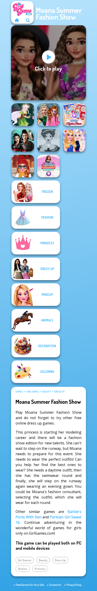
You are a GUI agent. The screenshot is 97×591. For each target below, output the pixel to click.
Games (19, 391)
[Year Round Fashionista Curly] (48, 166)
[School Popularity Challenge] (48, 114)
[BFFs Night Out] (74, 140)
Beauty (46, 391)
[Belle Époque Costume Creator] (48, 140)
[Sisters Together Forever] (74, 114)
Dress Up (59, 391)
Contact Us (55, 584)
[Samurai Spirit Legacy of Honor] (23, 140)
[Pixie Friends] (23, 114)
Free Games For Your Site (30, 584)
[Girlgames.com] (16, 20)
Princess (40, 568)
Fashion (22, 568)
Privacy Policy (73, 584)
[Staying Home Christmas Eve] (23, 166)
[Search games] (28, 20)
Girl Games (32, 391)
